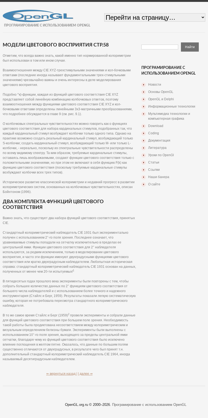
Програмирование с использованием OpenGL (149, 405)
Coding (153, 133)
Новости (154, 84)
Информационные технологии (171, 106)
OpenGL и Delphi (161, 99)
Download (155, 126)
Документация (159, 140)
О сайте (154, 184)
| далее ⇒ (85, 374)
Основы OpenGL (160, 92)
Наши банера (158, 177)
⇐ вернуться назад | (61, 374)
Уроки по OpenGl (161, 155)
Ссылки (154, 170)
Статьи (153, 162)
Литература (157, 148)
